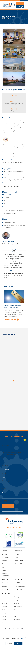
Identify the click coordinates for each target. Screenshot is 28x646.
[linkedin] (18, 629)
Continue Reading (10, 319)
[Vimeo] (22, 629)
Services (4, 554)
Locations (6, 593)
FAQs (16, 557)
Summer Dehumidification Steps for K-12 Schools (12, 306)
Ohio (15, 610)
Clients (4, 570)
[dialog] (14, 5)
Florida (4, 610)
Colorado (4, 606)
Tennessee (17, 613)
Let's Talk (7, 506)
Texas (15, 616)
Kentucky (16, 597)
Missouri (16, 603)
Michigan (16, 600)
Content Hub (18, 564)
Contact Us (5, 589)
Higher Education (20, 586)
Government (18, 589)
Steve (8, 241)
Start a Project (20, 3)
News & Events (19, 560)
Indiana (4, 619)
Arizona (4, 600)
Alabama (4, 597)
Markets (4, 560)
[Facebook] (5, 629)
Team (3, 564)
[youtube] (14, 629)
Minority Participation (5, 574)
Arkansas (4, 603)
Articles (17, 554)
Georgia (4, 613)
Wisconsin (17, 619)
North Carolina (18, 606)
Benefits (4, 586)
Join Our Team (20, 7)
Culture (4, 567)
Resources (19, 551)
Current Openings (7, 583)
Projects (18, 580)
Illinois (4, 616)
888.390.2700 (14, 527)
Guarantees (5, 557)
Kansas (4, 623)
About (4, 551)
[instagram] (9, 629)
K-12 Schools (18, 583)
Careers (5, 580)
